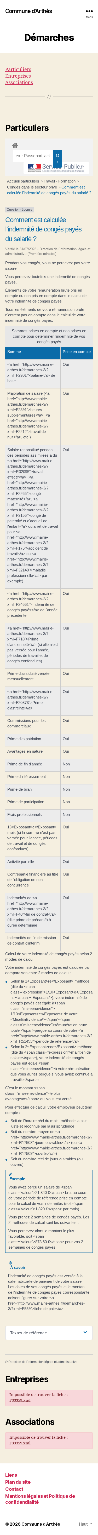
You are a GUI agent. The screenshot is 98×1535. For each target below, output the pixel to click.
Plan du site (17, 1482)
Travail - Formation (60, 181)
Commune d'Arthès (28, 11)
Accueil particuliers (23, 181)
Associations (19, 83)
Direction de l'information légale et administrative (42, 1362)
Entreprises (18, 76)
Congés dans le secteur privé (32, 187)
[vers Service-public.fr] (56, 168)
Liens (11, 1475)
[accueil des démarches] (49, 144)
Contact (14, 1489)
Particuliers (18, 70)
